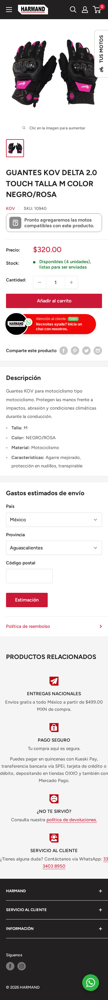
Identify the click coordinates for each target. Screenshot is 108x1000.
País (10, 506)
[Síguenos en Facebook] (10, 966)
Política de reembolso (28, 626)
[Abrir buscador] (73, 9)
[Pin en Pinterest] (75, 350)
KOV (10, 208)
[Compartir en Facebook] (63, 350)
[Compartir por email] (98, 350)
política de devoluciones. (71, 819)
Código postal (20, 563)
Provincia (15, 534)
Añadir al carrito (54, 301)
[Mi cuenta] (85, 9)
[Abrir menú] (9, 9)
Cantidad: (16, 280)
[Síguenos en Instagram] (21, 966)
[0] (97, 9)
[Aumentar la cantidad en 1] (71, 282)
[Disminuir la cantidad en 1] (39, 282)
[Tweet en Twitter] (86, 350)
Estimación (27, 600)
